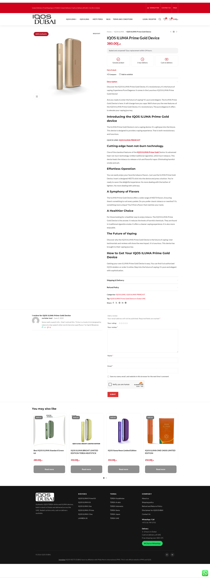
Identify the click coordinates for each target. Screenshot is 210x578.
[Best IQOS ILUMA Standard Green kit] (49, 430)
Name (110, 355)
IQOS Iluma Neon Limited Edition (122, 450)
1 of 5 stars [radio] (120, 323)
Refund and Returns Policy (152, 506)
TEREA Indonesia (116, 506)
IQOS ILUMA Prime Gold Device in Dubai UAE (127, 299)
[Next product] (176, 31)
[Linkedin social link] (122, 302)
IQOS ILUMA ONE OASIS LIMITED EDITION (160, 451)
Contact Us (146, 514)
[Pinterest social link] (119, 302)
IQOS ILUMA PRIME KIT (135, 294)
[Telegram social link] (125, 302)
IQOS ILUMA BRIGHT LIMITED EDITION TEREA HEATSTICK (84, 451)
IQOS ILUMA (119, 32)
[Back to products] (173, 31)
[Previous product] (170, 31)
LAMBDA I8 (82, 518)
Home (109, 32)
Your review (113, 327)
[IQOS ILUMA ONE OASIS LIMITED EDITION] (161, 430)
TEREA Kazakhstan (117, 498)
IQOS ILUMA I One (85, 514)
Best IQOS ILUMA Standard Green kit (49, 451)
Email (110, 366)
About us (145, 498)
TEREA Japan (115, 514)
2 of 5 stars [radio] (121, 323)
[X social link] (116, 302)
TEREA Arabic (115, 502)
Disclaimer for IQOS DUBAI (152, 510)
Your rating (112, 323)
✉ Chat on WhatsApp (152, 543)
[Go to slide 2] (106, 478)
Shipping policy (148, 502)
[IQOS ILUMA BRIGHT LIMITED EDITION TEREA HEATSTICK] (86, 430)
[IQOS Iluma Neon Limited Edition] (123, 430)
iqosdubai (62, 560)
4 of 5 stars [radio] (125, 323)
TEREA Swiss (115, 510)
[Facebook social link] (113, 302)
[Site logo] (44, 19)
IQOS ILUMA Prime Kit (87, 498)
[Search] (159, 19)
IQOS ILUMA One (85, 506)
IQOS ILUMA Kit (84, 502)
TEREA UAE (114, 518)
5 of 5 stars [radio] (127, 323)
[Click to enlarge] (37, 96)
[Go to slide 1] (103, 478)
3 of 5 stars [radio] (123, 323)
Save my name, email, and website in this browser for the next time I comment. (139, 376)
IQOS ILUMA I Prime (86, 510)
